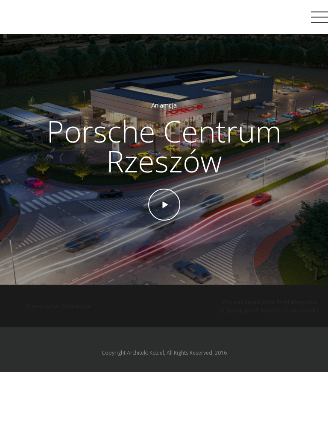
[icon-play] (164, 205)
